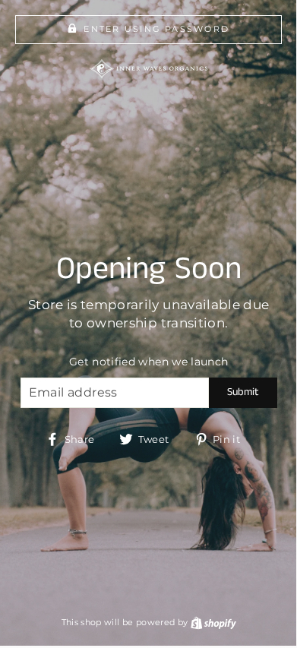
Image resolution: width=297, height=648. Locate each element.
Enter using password (156, 29)
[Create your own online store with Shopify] (213, 622)
